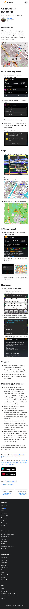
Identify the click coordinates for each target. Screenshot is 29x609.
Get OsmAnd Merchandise (9, 596)
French (3, 560)
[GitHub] (7, 21)
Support (3, 598)
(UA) (23, 462)
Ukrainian (4, 567)
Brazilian (3, 575)
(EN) (11, 462)
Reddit (9, 457)
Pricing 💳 (4, 506)
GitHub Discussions (7, 534)
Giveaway (4, 523)
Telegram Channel (6, 546)
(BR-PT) (3, 464)
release (8, 481)
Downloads (4, 518)
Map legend (4, 515)
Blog (2, 588)
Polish (3, 570)
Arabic (3, 577)
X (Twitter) (4, 536)
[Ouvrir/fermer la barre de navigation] (2, 2)
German (3, 562)
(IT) (14, 462)
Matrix (3, 549)
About (3, 525)
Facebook (15, 455)
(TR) (13, 464)
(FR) (17, 462)
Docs (2, 510)
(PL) (7, 464)
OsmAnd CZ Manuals (7, 593)
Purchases (4, 513)
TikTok (21, 455)
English (3, 558)
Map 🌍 (3, 508)
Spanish (3, 572)
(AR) (10, 464)
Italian (3, 565)
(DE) (20, 462)
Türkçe (3, 580)
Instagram (17, 457)
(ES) (26, 462)
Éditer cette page (8, 484)
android (14, 481)
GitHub (3, 591)
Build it (3, 520)
